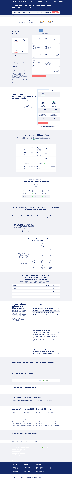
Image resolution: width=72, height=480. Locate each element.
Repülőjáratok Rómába (40, 467)
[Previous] (23, 190)
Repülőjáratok (27, 1)
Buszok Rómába (27, 467)
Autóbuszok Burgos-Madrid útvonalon (18, 421)
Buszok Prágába (27, 471)
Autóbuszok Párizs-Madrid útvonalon (42, 412)
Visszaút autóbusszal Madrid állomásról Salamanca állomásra (22, 400)
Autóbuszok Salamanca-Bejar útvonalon (30, 427)
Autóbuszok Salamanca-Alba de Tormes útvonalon (20, 427)
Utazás (49, 464)
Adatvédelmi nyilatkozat (38, 477)
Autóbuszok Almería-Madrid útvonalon (30, 421)
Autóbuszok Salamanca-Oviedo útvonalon (19, 423)
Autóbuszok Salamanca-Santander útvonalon (31, 423)
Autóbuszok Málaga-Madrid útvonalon (54, 414)
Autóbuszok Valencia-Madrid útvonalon (30, 414)
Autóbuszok (22, 1)
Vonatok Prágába (15, 471)
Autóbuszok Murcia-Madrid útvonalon (30, 417)
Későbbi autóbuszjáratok (51, 170)
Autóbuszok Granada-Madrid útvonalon (54, 416)
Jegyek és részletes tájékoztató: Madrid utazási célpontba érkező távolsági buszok (46, 402)
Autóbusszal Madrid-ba (25, 441)
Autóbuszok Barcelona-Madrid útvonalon (30, 412)
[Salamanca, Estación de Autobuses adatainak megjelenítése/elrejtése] (58, 380)
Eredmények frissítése (35, 141)
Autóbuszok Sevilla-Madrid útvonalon (30, 416)
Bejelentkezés (61, 1)
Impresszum (22, 477)
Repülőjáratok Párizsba (40, 468)
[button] (34, 12)
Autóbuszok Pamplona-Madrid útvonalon (42, 419)
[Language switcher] (40, 1)
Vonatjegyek (15, 464)
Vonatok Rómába (15, 467)
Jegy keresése (16, 41)
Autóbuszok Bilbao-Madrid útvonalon (18, 417)
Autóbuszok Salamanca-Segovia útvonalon (31, 425)
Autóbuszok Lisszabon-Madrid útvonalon (54, 412)
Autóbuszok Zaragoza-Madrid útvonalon (54, 417)
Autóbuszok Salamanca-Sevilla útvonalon (54, 421)
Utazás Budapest (51, 468)
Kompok (31, 1)
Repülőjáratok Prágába (40, 471)
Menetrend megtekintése (16, 52)
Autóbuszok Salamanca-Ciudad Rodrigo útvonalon (56, 425)
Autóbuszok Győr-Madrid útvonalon (41, 416)
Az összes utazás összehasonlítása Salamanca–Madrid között (22, 401)
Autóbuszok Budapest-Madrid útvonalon (18, 412)
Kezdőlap (13, 441)
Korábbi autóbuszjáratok (21, 170)
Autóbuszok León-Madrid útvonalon (18, 419)
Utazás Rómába (50, 467)
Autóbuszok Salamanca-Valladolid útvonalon (19, 425)
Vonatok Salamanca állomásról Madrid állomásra (44, 400)
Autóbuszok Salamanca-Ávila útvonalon (42, 425)
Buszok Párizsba (27, 468)
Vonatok (19, 1)
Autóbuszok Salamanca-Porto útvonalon (42, 421)
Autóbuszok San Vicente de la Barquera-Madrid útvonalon (33, 436)
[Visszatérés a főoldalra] (15, 1)
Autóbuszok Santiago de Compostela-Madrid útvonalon (45, 417)
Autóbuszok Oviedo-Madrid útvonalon (30, 419)
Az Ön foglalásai (46, 1)
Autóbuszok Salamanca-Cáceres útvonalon (42, 423)
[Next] (58, 30)
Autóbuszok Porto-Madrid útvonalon (18, 414)
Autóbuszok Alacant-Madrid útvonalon (18, 416)
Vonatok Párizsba (15, 468)
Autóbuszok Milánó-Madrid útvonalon (42, 414)
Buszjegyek (26, 464)
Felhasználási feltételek (29, 477)
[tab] (36, 33)
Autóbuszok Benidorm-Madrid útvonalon (54, 419)
